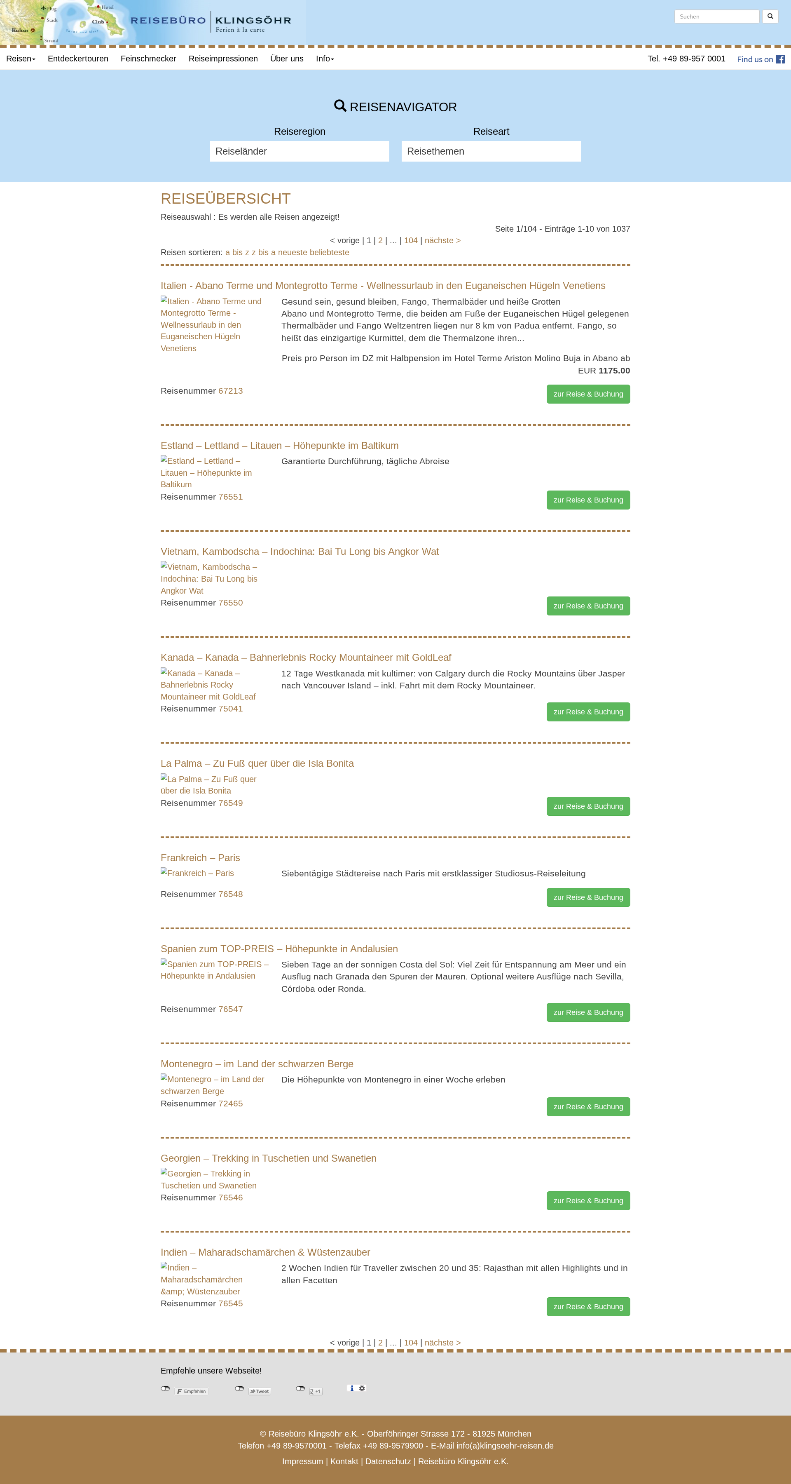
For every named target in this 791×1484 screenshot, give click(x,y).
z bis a (264, 252)
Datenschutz (388, 1461)
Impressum (302, 1461)
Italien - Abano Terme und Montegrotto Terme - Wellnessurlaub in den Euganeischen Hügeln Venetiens (383, 285)
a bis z (237, 252)
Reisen (18, 58)
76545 (230, 1303)
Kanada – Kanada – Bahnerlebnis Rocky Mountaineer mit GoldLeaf (306, 657)
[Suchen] (770, 16)
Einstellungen (362, 1388)
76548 (230, 894)
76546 (230, 1197)
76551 (230, 496)
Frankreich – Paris (200, 857)
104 (411, 240)
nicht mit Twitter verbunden (239, 1388)
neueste (292, 252)
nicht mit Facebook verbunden (165, 1388)
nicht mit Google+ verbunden (300, 1388)
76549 (230, 803)
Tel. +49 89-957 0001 (686, 58)
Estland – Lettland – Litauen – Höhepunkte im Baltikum (280, 445)
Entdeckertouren (78, 58)
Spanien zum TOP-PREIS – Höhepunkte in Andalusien (279, 948)
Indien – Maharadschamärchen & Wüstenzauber (265, 1252)
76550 (230, 602)
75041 (230, 708)
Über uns (287, 58)
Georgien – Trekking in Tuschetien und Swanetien (269, 1158)
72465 (230, 1103)
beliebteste (329, 252)
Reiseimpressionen (223, 58)
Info (323, 58)
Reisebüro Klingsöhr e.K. (463, 1461)
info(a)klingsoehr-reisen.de (505, 1445)
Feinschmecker (148, 58)
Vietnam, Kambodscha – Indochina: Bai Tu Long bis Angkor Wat (300, 551)
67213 (230, 390)
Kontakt (344, 1461)
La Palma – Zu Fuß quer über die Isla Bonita (257, 763)
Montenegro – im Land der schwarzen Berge (257, 1063)
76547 (230, 1009)
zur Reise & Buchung (588, 394)
